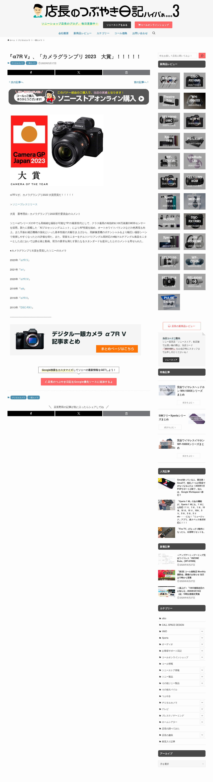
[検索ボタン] (153, 33)
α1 (22, 269)
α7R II (24, 298)
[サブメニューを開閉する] (202, 631)
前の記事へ (140, 82)
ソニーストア (171, 359)
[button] (31, 72)
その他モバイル (169, 689)
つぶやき (166, 696)
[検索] (202, 55)
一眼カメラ (31, 63)
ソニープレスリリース (24, 204)
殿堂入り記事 (168, 741)
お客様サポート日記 (172, 650)
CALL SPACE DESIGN (173, 624)
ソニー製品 (167, 676)
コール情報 (167, 663)
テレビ (165, 708)
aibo (164, 618)
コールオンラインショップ (175, 657)
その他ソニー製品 (170, 683)
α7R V (24, 260)
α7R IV (25, 279)
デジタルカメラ (18, 63)
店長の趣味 (167, 735)
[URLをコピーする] (126, 72)
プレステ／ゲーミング (173, 715)
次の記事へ (17, 82)
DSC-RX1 (26, 307)
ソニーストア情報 (170, 670)
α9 (22, 288)
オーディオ (167, 644)
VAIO (164, 631)
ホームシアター (169, 721)
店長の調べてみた (170, 728)
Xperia (165, 637)
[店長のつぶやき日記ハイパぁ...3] (106, 11)
